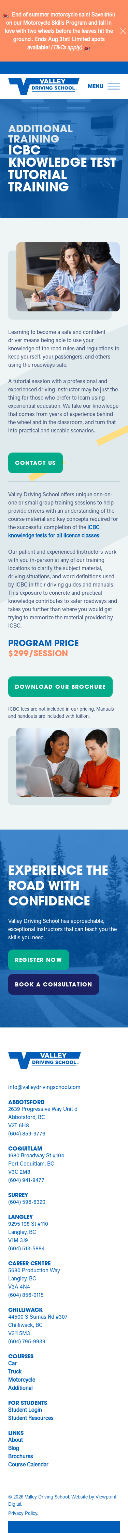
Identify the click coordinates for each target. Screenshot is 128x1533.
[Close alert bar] (123, 31)
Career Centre (29, 1263)
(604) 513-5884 (26, 1248)
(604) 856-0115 (26, 1294)
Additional (20, 1387)
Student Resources (31, 1417)
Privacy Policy (22, 1513)
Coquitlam (25, 1148)
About (15, 1439)
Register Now (38, 959)
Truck (15, 1371)
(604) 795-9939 (26, 1341)
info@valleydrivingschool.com (44, 1086)
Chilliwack (25, 1309)
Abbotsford (26, 1101)
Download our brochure (60, 686)
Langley (20, 1216)
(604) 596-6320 (26, 1201)
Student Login (25, 1409)
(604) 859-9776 (26, 1133)
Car (12, 1363)
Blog (13, 1447)
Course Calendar (28, 1464)
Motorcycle (21, 1379)
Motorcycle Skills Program (55, 22)
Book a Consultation (53, 984)
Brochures (20, 1456)
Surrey (18, 1194)
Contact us (35, 462)
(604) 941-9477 (26, 1179)
